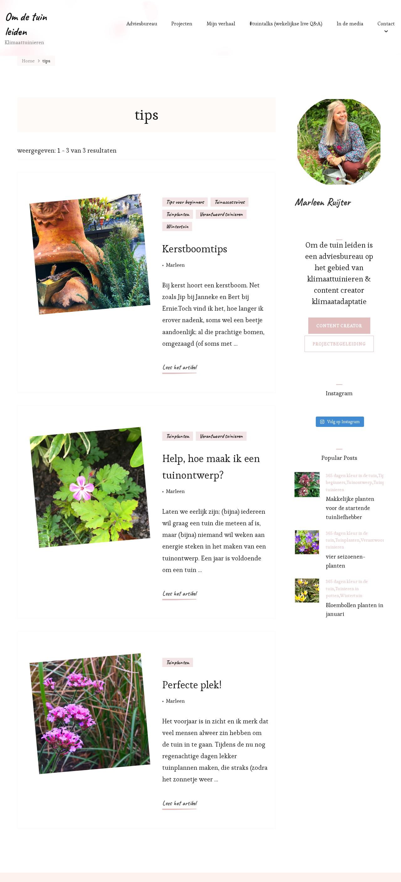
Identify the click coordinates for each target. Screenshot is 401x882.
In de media (350, 23)
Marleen (175, 264)
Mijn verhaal (221, 23)
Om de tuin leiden (26, 24)
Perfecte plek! (191, 684)
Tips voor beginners (185, 201)
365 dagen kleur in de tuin (351, 475)
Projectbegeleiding (339, 344)
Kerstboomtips (194, 248)
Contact (386, 23)
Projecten (181, 23)
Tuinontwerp (359, 482)
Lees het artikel (179, 367)
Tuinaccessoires (229, 201)
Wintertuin (177, 226)
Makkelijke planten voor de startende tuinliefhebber (350, 508)
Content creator (339, 325)
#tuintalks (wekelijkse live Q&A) (285, 23)
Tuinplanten (177, 214)
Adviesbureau (142, 23)
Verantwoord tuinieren (221, 214)
